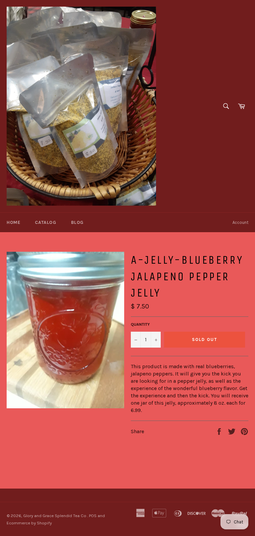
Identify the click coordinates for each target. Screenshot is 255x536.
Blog (77, 222)
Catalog (45, 222)
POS (93, 515)
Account (240, 222)
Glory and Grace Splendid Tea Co (55, 515)
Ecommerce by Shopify (29, 522)
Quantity (140, 324)
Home (13, 222)
